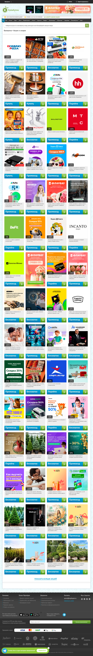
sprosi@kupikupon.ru (70, 598)
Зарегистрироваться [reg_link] (83, 1)
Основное (6, 598)
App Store (24, 614)
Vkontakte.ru (84, 599)
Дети (20, 20)
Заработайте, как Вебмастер (28, 600)
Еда (6, 20)
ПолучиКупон (75, 20)
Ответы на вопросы (8, 607)
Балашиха (7, 1)
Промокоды (52, 20)
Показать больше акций (45, 579)
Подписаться (42, 650)
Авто (81, 20)
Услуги (34, 20)
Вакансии (6, 603)
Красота (39, 20)
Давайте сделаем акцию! (27, 598)
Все (3, 20)
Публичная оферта (46, 603)
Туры (16, 20)
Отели (11, 20)
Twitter (87, 599)
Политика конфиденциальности (50, 605)
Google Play (34, 614)
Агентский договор (46, 598)
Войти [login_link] (70, 1)
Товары (45, 20)
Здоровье (67, 20)
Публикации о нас (8, 600)
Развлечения (27, 20)
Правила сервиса (8, 605)
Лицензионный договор (48, 600)
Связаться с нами (69, 601)
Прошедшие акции (25, 603)
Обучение (60, 20)
